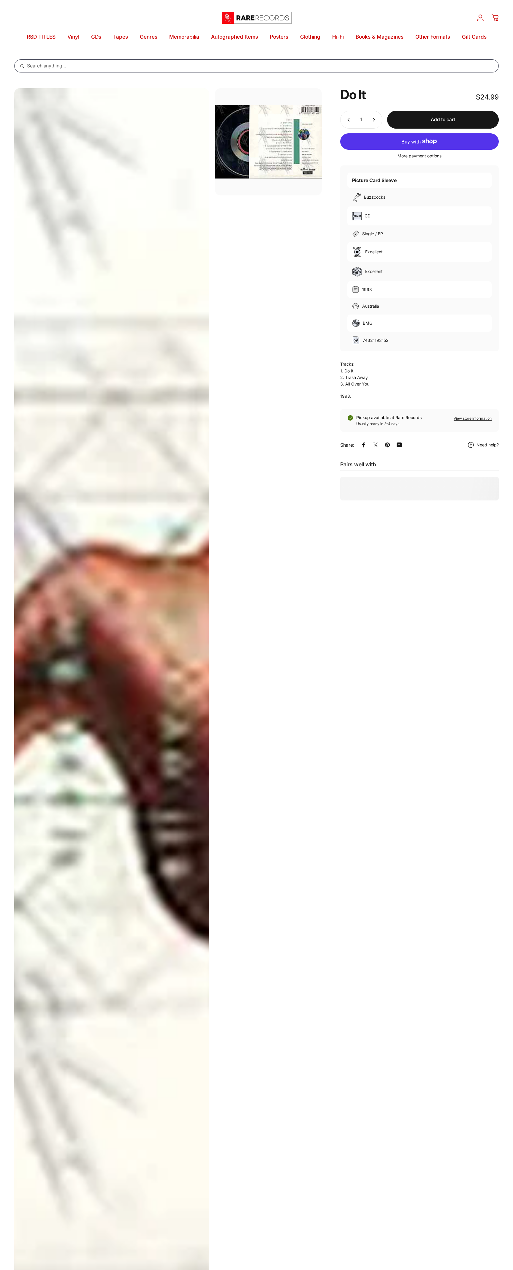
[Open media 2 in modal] (268, 141)
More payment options (419, 155)
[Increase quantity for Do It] (375, 119)
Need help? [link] (487, 444)
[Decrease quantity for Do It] (347, 119)
